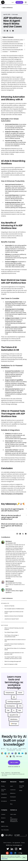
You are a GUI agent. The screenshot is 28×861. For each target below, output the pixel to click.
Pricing (2, 786)
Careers (3, 814)
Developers (13, 797)
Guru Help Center (21, 786)
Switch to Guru (4, 826)
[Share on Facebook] (13, 31)
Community (13, 800)
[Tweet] (10, 31)
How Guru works (3, 790)
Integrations (4, 794)
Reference (7, 772)
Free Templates (5, 830)
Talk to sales (19, 2)
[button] (25, 2)
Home (2, 772)
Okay (24, 857)
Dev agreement (16, 842)
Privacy (23, 842)
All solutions (4, 801)
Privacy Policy (5, 858)
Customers (13, 789)
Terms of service (7, 842)
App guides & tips (15, 772)
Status (20, 790)
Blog (11, 804)
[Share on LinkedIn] (7, 31)
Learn (11, 786)
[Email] (4, 31)
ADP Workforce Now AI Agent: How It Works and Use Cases (13, 774)
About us (3, 818)
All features (3, 797)
